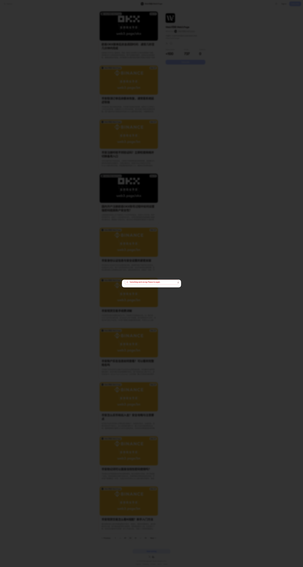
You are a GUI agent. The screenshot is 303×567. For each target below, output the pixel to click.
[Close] (178, 283)
